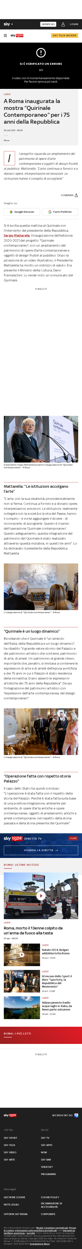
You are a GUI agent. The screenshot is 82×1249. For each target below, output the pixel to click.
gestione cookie (14, 1197)
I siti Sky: (8, 1129)
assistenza (19, 1233)
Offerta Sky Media (15, 1214)
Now (44, 1152)
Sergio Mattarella (17, 235)
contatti (31, 1233)
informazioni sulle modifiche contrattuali (36, 1230)
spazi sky (47, 1166)
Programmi (48, 1174)
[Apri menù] (5, 35)
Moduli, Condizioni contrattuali (52, 1227)
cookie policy (50, 1197)
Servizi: (45, 1129)
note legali (11, 1204)
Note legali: (10, 1189)
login (74, 24)
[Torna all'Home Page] (17, 35)
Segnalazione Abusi (40, 1244)
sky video (10, 1152)
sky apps (47, 1145)
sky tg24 (9, 1145)
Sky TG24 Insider (64, 35)
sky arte (9, 1159)
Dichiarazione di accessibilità (51, 1205)
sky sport (10, 1137)
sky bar (46, 1159)
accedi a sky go (62, 1115)
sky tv (45, 1137)
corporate (48, 1214)
